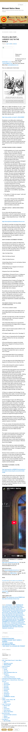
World (5, 702)
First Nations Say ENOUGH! (17, 580)
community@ (7, 63)
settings (12, 727)
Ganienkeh (6, 686)
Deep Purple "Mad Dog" (10, 608)
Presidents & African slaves (20, 624)
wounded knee (11, 628)
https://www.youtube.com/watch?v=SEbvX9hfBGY (13, 117)
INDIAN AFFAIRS (7, 664)
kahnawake (6, 687)
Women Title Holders (8, 711)
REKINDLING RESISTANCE (8, 638)
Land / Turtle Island (6, 704)
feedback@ (6, 61)
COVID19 (18, 607)
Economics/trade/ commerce (10, 714)
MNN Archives (13, 573)
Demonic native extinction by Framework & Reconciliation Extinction (12, 609)
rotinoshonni (6, 693)
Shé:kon (15, 43)
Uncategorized (9, 604)
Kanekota (6, 690)
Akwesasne (6, 683)
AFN (5, 661)
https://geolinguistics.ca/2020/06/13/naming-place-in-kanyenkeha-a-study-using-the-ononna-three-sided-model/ (13, 471)
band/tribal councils (8, 663)
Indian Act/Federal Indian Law (10, 672)
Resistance (6, 674)
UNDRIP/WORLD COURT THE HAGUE (10, 626)
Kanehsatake (6, 689)
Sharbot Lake (7, 717)
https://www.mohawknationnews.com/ (10, 562)
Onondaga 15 (5, 719)
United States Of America (9, 677)
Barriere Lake (7, 705)
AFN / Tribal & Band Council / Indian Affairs (11, 660)
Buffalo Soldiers (19, 606)
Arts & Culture (7, 684)
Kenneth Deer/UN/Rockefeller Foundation (14, 616)
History (3, 698)
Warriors (7, 675)
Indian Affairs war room (10, 615)
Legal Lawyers (7, 701)
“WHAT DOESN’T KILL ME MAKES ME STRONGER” (13, 646)
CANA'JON (4, 607)
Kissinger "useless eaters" (7, 617)
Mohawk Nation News (11, 8)
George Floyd (13, 611)
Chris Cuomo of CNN (11, 607)
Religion (5, 716)
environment (6, 708)
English (3, 27)
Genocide (6, 671)
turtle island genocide (6, 625)
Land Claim (6, 692)
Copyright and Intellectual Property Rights (17, 24)
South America (7, 710)
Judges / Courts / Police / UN (8, 699)
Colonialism (5, 667)
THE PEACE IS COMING (7, 643)
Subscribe (4, 24)
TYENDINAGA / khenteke (9, 696)
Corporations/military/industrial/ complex (11, 678)
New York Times (16, 619)
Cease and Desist (6, 666)
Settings (16, 729)
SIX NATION (6, 695)
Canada (5, 669)
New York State (7, 720)
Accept (4, 729)
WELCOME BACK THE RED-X (8, 644)
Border (5, 707)
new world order (9, 619)
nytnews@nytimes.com (13, 65)
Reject (10, 729)
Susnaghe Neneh (5, 580)
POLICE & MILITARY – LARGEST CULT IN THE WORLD (10, 39)
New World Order (6, 713)
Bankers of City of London (10, 606)
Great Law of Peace (13, 612)
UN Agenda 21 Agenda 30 (16, 625)
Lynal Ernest (5, 591)
